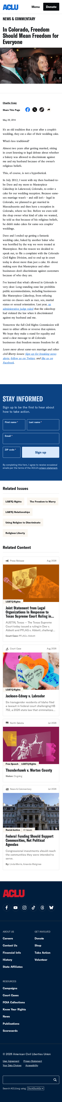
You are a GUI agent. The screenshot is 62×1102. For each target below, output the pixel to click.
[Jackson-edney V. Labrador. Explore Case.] (31, 680)
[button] (41, 110)
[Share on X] (34, 111)
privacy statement (48, 468)
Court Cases (11, 995)
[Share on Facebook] (27, 111)
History (7, 959)
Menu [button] (36, 7)
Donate (51, 7)
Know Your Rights (14, 1009)
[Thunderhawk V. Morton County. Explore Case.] (31, 750)
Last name (34, 422)
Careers (8, 938)
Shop (38, 945)
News (6, 1016)
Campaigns (10, 988)
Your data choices (12, 1065)
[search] (55, 1080)
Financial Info (12, 952)
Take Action (42, 952)
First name (10, 422)
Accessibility (31, 1065)
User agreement (11, 1061)
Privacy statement (32, 1061)
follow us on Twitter (23, 358)
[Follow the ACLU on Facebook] (6, 907)
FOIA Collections (14, 1002)
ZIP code (9, 449)
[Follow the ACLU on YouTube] (15, 907)
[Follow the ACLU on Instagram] (24, 907)
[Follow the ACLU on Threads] (42, 907)
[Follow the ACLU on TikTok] (33, 907)
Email (8, 436)
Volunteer (41, 959)
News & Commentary (17, 20)
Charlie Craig (10, 103)
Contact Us (10, 945)
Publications (11, 1023)
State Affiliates (13, 966)
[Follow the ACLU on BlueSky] (51, 907)
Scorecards (10, 1030)
